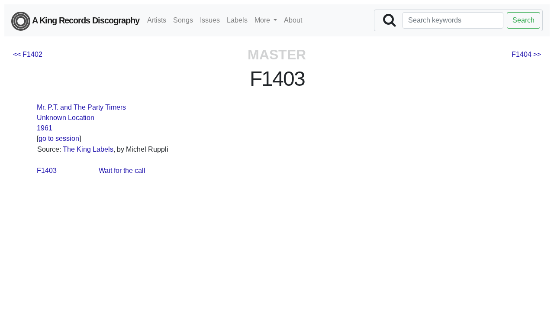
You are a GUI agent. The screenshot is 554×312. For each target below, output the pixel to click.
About (293, 20)
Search (523, 20)
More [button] (263, 20)
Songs (183, 20)
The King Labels (88, 149)
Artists (156, 20)
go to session (59, 138)
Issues (210, 20)
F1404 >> (526, 54)
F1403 (47, 170)
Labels (237, 20)
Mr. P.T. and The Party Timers (81, 107)
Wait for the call (122, 170)
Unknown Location (65, 117)
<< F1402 (27, 54)
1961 (44, 128)
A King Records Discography (84, 20)
